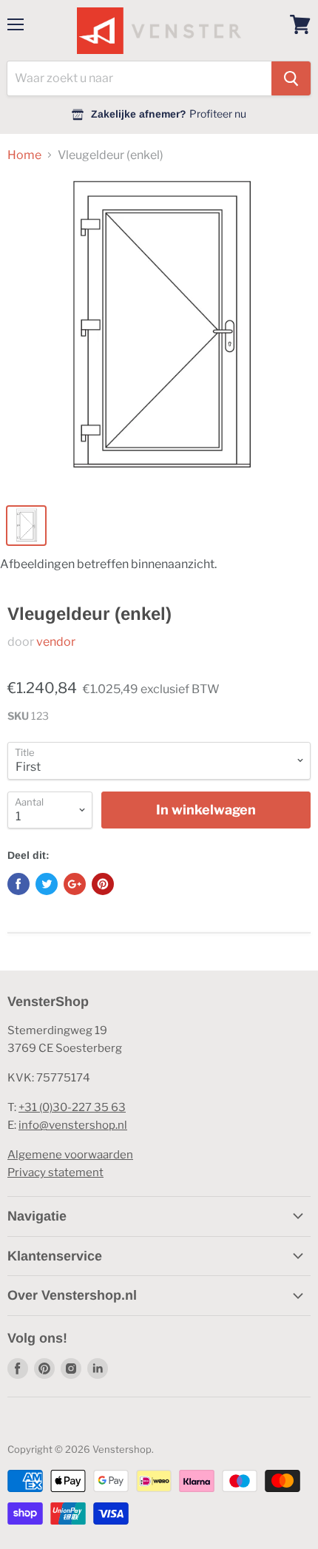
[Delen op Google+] (75, 884)
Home (24, 155)
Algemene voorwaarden (70, 1154)
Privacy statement (55, 1172)
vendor (55, 642)
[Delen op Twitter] (46, 884)
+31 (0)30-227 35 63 (72, 1107)
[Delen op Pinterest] (103, 884)
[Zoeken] (291, 78)
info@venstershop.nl (72, 1125)
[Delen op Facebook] (18, 884)
